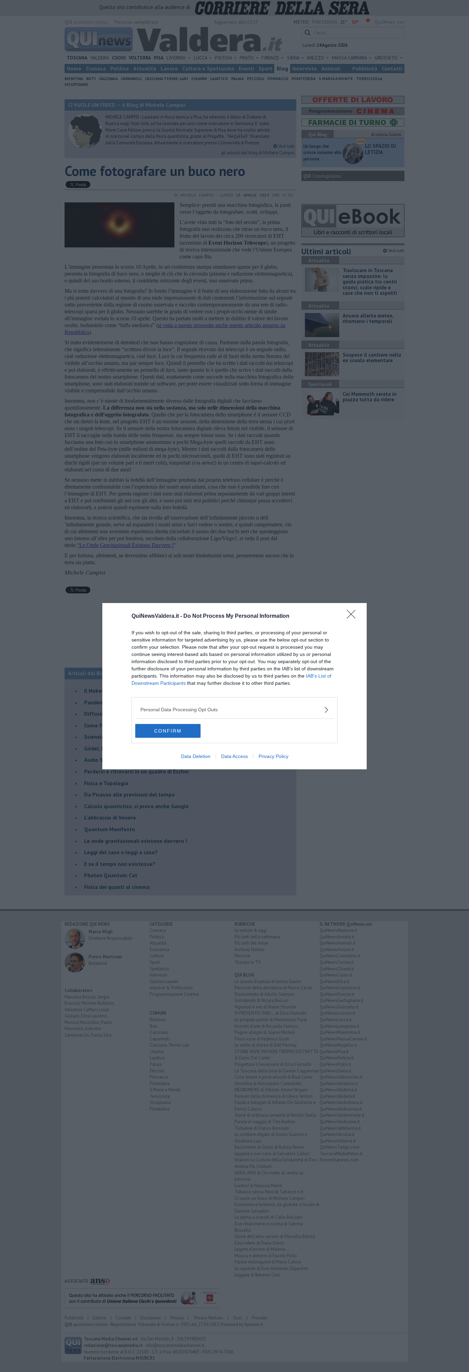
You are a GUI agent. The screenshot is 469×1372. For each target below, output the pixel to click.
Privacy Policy (273, 756)
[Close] (353, 616)
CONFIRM (168, 731)
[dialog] (234, 686)
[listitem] (234, 709)
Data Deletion (195, 756)
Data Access (234, 756)
